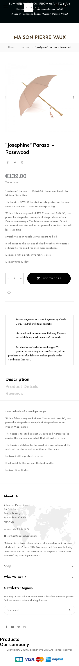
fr (26, 7)
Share (7, 162)
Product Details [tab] (21, 386)
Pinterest (22, 162)
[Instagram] (24, 627)
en (30, 7)
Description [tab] (17, 379)
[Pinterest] (18, 627)
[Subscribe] (69, 610)
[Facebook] (6, 627)
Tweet (14, 162)
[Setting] (46, 7)
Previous (5, 97)
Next (73, 97)
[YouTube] (12, 627)
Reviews (14, 393)
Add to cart (52, 278)
